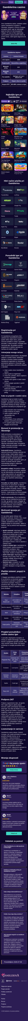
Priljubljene (4, 101)
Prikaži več (14, 833)
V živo (11, 101)
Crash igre (17, 101)
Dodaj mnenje (14, 769)
